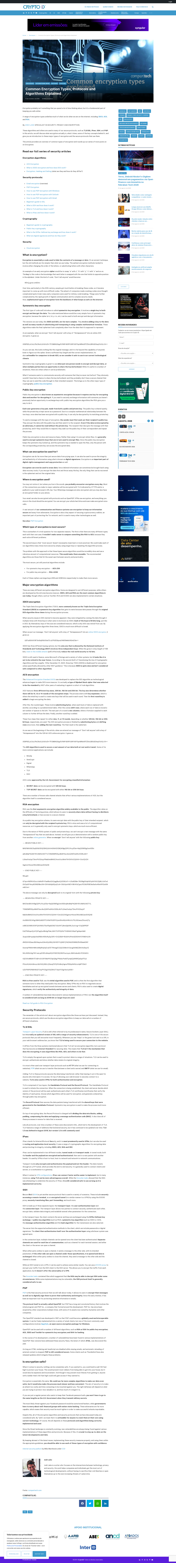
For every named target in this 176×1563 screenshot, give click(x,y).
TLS (30, 1512)
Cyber (71, 13)
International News (42, 83)
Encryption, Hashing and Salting (39, 171)
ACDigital (122, 111)
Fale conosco (142, 7)
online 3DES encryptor (97, 632)
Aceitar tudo (39, 1554)
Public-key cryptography (36, 229)
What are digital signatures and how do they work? (46, 236)
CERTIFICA (147, 111)
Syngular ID (146, 131)
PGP (24, 1293)
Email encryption (33, 184)
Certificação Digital (102, 13)
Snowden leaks (82, 1178)
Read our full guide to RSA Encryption (38, 1003)
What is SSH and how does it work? (40, 205)
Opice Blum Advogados (127, 127)
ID (50, 13)
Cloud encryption (33, 248)
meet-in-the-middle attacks (37, 652)
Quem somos (108, 7)
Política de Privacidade (14, 1546)
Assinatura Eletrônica (79, 13)
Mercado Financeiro (124, 13)
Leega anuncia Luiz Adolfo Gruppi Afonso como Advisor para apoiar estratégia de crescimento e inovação (142, 208)
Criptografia (43, 13)
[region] (26, 1545)
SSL (25, 1512)
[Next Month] (152, 421)
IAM (58, 13)
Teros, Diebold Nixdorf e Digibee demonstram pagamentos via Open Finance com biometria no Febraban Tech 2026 (135, 180)
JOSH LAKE (29, 125)
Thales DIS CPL (124, 136)
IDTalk (64, 13)
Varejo (136, 13)
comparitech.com (35, 1490)
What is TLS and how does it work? (40, 209)
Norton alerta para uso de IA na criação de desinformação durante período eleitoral (142, 232)
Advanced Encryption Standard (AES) (40, 679)
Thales (134, 136)
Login (170, 1)
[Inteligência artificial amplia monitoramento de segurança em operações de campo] (124, 270)
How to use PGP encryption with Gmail (41, 198)
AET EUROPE (132, 111)
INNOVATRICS (128, 119)
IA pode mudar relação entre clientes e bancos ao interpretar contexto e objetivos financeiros (142, 220)
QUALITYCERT (141, 127)
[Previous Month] (148, 421)
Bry (140, 111)
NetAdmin (144, 123)
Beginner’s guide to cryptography (39, 225)
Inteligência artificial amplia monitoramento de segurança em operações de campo (142, 268)
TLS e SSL (63, 83)
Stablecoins (115, 13)
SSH (35, 1195)
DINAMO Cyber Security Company (137, 115)
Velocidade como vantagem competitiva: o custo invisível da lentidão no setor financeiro (142, 196)
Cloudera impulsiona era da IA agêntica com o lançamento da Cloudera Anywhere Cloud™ (142, 256)
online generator (39, 837)
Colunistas (123, 140)
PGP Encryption (32, 187)
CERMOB (122, 115)
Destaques (30, 83)
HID (120, 119)
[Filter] (123, 417)
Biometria (92, 13)
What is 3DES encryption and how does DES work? (46, 168)
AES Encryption (32, 164)
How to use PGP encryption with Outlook (42, 194)
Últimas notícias (92, 7)
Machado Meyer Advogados (128, 123)
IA (54, 13)
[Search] (152, 7)
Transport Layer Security (32, 1032)
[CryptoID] (34, 6)
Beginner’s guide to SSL (35, 202)
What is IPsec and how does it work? (40, 213)
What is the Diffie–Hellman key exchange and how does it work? (51, 232)
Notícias (54, 83)
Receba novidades (124, 7)
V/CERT (141, 136)
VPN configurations (44, 1175)
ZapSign (149, 136)
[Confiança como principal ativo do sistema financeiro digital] (124, 246)
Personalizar (14, 1554)
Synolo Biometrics (133, 131)
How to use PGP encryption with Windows (42, 191)
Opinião (144, 13)
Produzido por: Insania (29, 1559)
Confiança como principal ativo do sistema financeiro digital (141, 244)
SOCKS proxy (101, 1265)
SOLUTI (121, 131)
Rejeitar (27, 1554)
